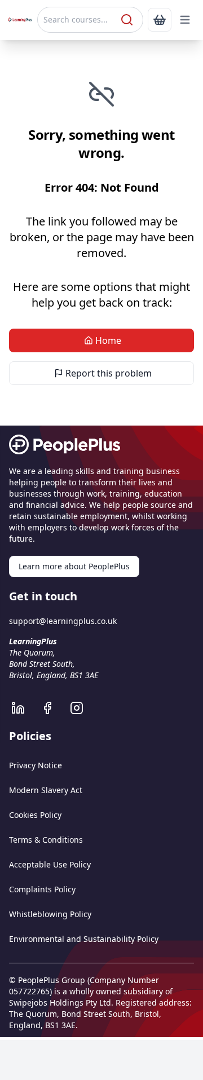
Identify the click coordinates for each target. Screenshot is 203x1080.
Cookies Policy (35, 814)
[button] (185, 19)
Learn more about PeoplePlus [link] (74, 566)
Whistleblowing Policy (50, 914)
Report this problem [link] (108, 373)
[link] (159, 20)
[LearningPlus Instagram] (82, 708)
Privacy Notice (35, 765)
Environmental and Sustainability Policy (83, 938)
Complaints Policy (42, 889)
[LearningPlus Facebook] (53, 708)
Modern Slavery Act (45, 790)
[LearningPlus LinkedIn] (23, 708)
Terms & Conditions (46, 839)
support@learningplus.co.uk (63, 621)
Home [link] (108, 340)
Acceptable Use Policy (50, 864)
